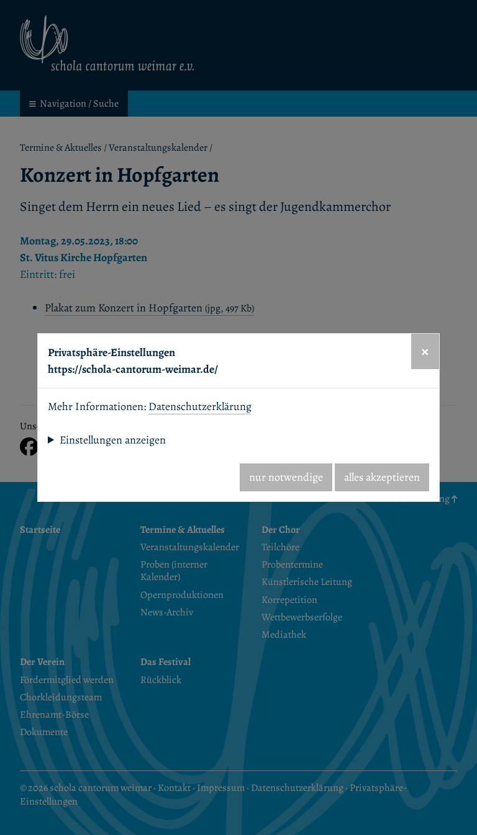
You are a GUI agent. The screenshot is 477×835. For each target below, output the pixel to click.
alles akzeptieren (382, 477)
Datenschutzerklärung (200, 406)
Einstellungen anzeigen (113, 439)
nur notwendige (286, 477)
